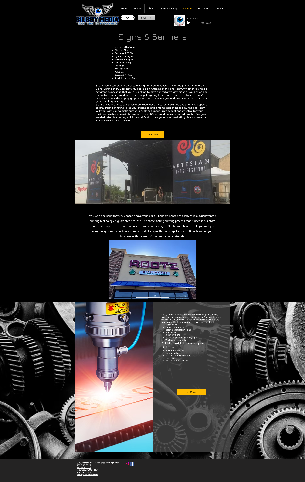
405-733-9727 (84, 465)
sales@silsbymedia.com (87, 474)
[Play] (188, 22)
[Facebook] (132, 464)
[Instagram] (127, 464)
